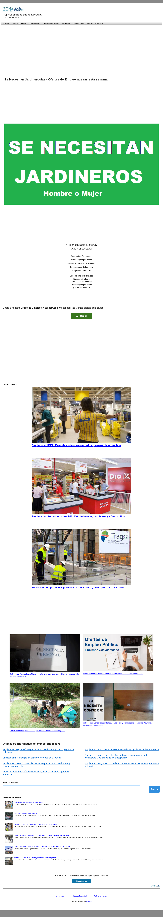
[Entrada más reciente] (5, 302)
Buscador (6, 23)
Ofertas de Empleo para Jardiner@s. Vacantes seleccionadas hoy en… (37, 731)
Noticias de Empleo (19, 23)
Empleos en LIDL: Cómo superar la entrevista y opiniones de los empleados (122, 749)
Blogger (88, 901)
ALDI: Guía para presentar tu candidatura (28, 802)
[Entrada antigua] (158, 302)
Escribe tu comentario (95, 23)
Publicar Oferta (79, 23)
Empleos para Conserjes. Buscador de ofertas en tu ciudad (32, 757)
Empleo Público (34, 23)
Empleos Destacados (51, 23)
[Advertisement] (81, 48)
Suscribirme (66, 23)
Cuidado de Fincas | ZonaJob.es (25, 813)
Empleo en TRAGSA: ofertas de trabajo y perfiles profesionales (36, 824)
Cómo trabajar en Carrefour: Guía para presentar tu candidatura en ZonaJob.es (42, 846)
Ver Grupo (81, 316)
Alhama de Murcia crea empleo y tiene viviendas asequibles (35, 858)
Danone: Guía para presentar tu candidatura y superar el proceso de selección (41, 835)
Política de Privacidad (79, 896)
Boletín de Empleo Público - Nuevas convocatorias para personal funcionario (113, 674)
